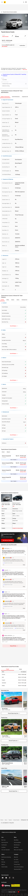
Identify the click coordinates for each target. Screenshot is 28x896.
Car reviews (4, 844)
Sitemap (3, 862)
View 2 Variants (13, 459)
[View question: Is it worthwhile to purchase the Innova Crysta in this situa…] (14, 600)
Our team (16, 859)
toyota (10, 819)
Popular (7, 669)
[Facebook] (9, 878)
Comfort (2, 299)
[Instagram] (6, 878)
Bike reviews (17, 844)
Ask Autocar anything (6, 857)
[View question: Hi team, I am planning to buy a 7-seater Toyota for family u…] (14, 622)
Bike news (16, 847)
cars (6, 819)
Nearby (20, 669)
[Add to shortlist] (26, 16)
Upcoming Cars (4, 842)
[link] (11, 699)
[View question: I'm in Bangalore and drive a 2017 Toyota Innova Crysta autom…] (14, 578)
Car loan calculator (5, 849)
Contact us (16, 862)
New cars (3, 840)
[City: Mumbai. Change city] (26, 2)
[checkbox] (21, 495)
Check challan (4, 866)
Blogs (2, 859)
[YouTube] (2, 878)
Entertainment (24, 299)
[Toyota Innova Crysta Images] (14, 22)
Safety (7, 299)
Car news (3, 847)
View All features (13, 353)
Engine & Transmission (5, 96)
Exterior (12, 299)
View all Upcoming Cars (13, 713)
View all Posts (13, 645)
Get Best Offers (23, 457)
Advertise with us (18, 869)
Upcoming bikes (17, 842)
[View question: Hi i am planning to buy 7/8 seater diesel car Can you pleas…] (14, 639)
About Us (16, 857)
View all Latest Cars (13, 791)
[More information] (13, 45)
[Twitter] (13, 878)
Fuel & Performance (16, 96)
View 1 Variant (13, 481)
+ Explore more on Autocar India (8, 832)
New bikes (16, 840)
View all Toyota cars (13, 740)
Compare (19, 495)
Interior (18, 299)
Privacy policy (17, 864)
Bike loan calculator (18, 849)
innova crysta (16, 819)
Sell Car (3, 864)
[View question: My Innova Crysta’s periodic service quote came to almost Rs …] (14, 557)
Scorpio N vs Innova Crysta (18, 528)
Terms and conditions (19, 866)
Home (2, 819)
